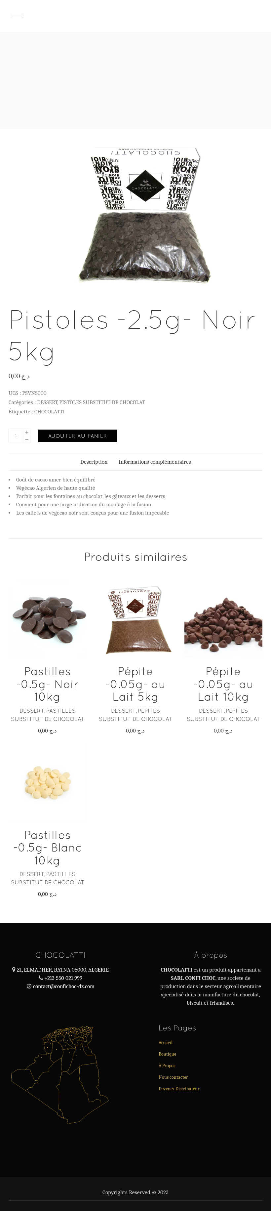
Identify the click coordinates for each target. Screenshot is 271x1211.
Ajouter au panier (77, 436)
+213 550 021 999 (62, 978)
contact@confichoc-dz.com (64, 986)
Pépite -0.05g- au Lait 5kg (135, 683)
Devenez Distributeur (179, 1089)
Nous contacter (173, 1077)
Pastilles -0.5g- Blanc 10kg (47, 847)
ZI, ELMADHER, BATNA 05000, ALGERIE (63, 970)
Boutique (167, 1054)
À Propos (167, 1065)
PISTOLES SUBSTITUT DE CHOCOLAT (102, 402)
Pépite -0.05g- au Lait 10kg (223, 683)
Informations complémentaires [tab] (155, 462)
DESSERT (47, 402)
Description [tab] (93, 462)
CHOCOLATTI (49, 411)
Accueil (166, 1042)
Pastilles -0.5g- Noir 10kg (47, 683)
